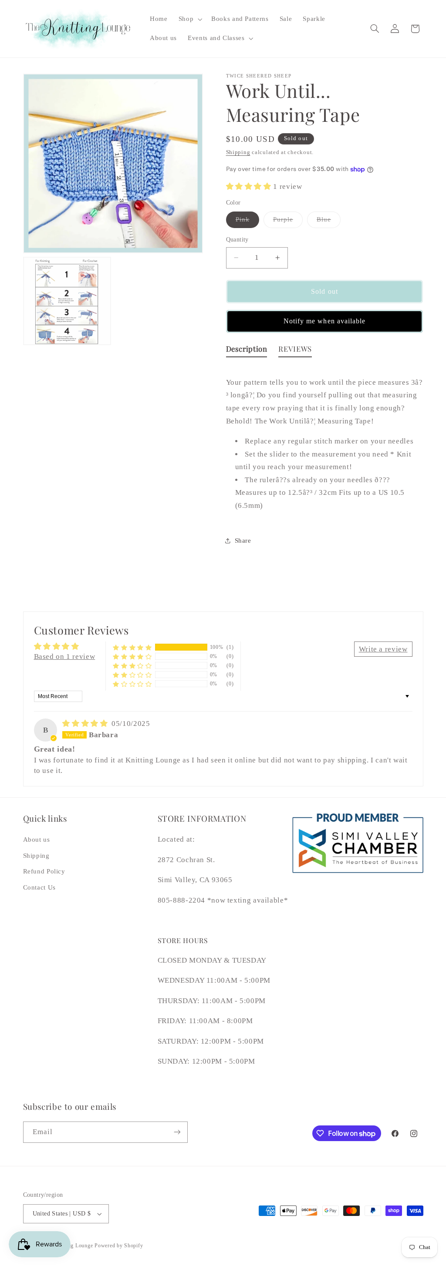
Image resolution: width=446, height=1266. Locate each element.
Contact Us (39, 887)
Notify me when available (324, 321)
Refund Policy (44, 871)
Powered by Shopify (119, 1245)
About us (36, 839)
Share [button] (243, 540)
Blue (329, 221)
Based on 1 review (64, 656)
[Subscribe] (177, 1132)
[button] (189, 19)
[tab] (246, 350)
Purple (288, 221)
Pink (247, 221)
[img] (86, 723)
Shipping (238, 152)
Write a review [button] (383, 649)
